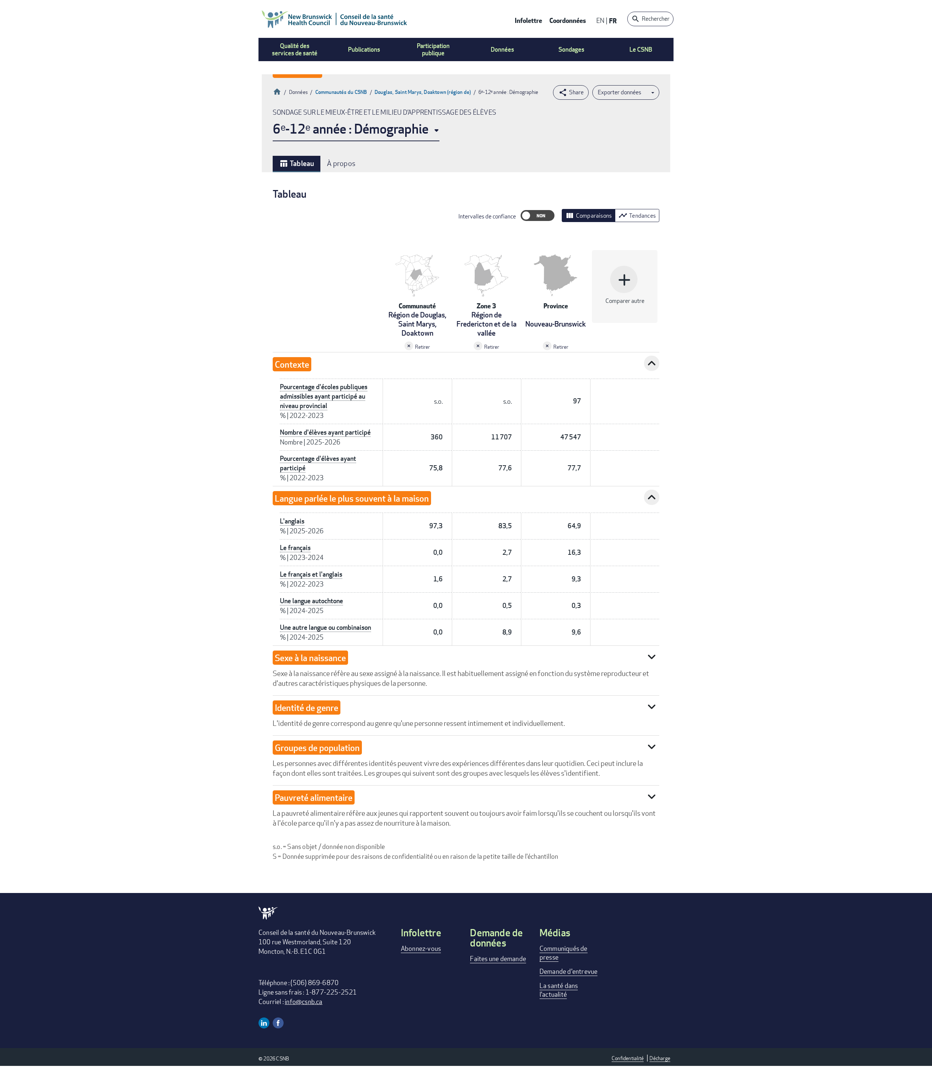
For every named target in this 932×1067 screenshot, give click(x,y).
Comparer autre (624, 287)
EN (600, 20)
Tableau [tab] (296, 163)
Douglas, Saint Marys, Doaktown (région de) (423, 91)
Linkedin (263, 1022)
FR (613, 20)
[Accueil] (334, 19)
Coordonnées (567, 20)
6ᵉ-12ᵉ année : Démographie (351, 128)
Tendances (637, 215)
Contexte (292, 364)
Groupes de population (317, 747)
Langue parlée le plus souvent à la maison (352, 498)
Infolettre (528, 20)
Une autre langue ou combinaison (325, 627)
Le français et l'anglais (311, 574)
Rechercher (656, 19)
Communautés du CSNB (341, 91)
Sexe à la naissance (310, 657)
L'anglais (292, 521)
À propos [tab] (341, 163)
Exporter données (619, 92)
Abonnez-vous (421, 948)
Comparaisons (588, 215)
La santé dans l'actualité (559, 990)
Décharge (659, 1058)
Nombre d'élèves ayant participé (325, 432)
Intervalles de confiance (487, 216)
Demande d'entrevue (569, 971)
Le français (295, 548)
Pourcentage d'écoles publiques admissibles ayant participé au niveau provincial (323, 396)
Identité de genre (306, 707)
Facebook (278, 1022)
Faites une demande (498, 958)
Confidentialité (628, 1058)
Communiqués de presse (564, 952)
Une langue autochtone (311, 601)
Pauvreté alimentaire (313, 797)
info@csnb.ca (303, 1001)
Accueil (277, 90)
